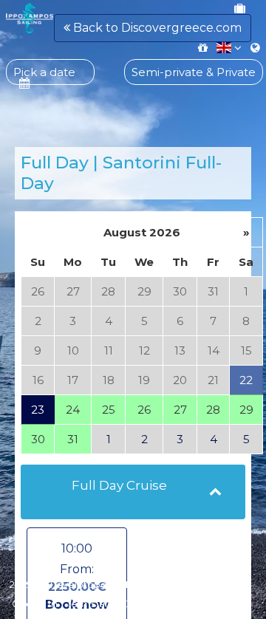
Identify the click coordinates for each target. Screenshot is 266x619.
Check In (35, 603)
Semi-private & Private (194, 72)
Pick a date (44, 72)
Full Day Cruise (119, 485)
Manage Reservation (170, 584)
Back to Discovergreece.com (156, 28)
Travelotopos (80, 584)
